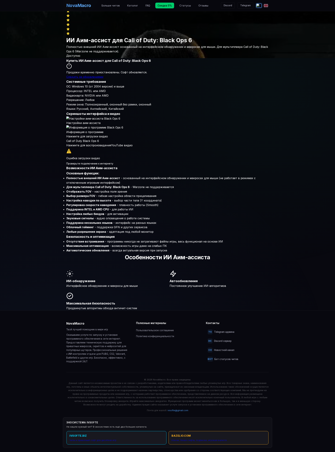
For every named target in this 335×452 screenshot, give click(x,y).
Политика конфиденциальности (155, 336)
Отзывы (203, 5)
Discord (228, 5)
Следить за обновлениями (84, 77)
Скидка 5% (165, 5)
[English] (266, 5)
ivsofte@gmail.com (178, 410)
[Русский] (259, 5)
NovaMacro (78, 5)
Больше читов (111, 5)
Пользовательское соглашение (155, 330)
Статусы (185, 5)
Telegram (245, 5)
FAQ (148, 5)
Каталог (132, 5)
